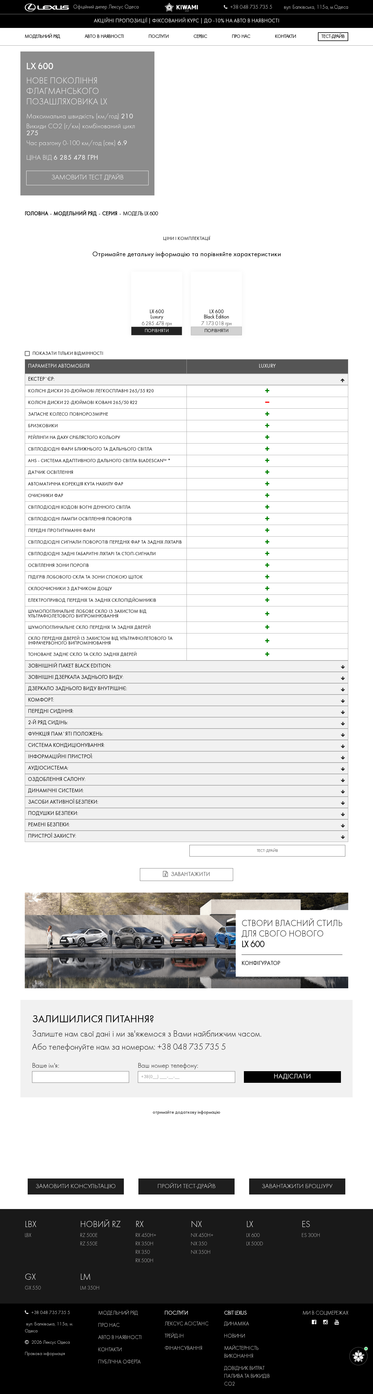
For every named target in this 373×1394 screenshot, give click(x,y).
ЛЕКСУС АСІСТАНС (187, 1324)
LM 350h (90, 1288)
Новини (234, 1336)
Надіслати (292, 1076)
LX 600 (253, 1235)
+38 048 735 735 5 (251, 7)
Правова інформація (45, 1354)
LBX (28, 1235)
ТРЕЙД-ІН (174, 1336)
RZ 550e (89, 1244)
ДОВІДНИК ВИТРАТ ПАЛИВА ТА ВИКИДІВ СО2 (247, 1376)
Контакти (285, 36)
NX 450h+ (202, 1235)
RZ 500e (89, 1235)
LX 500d (254, 1244)
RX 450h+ (146, 1235)
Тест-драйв (333, 36)
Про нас (109, 1325)
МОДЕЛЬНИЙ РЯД (75, 213)
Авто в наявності (104, 36)
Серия (109, 213)
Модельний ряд (42, 36)
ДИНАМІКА (236, 1324)
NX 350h (201, 1252)
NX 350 (199, 1244)
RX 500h (145, 1260)
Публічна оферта (119, 1362)
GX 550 (33, 1288)
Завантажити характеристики (186, 876)
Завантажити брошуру (297, 1186)
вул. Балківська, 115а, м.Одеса (316, 7)
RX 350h (145, 1244)
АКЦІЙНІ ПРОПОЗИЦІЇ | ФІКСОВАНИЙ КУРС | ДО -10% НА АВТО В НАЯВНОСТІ (186, 21)
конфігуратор (261, 963)
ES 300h (311, 1235)
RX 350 (143, 1252)
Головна (36, 213)
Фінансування (183, 1348)
